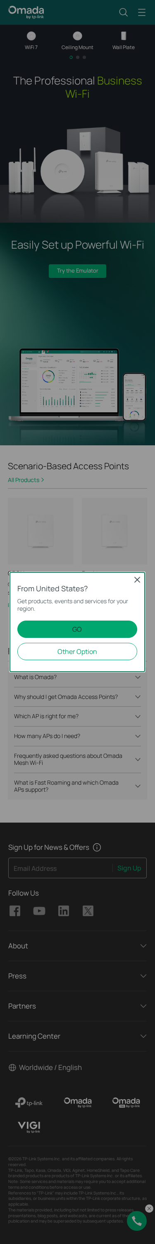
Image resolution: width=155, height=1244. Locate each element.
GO (77, 629)
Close (137, 579)
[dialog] (77, 622)
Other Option (77, 651)
